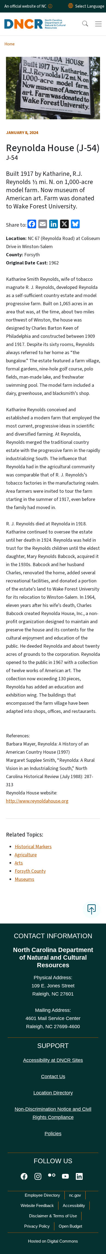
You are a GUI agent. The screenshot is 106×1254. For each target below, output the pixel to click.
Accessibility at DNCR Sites (53, 1060)
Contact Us (53, 1076)
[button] (81, 23)
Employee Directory (42, 1195)
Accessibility (74, 1205)
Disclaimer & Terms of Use (53, 1216)
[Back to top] (92, 909)
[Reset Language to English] (70, 6)
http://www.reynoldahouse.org (37, 801)
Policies (53, 1133)
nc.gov (75, 1195)
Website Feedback (37, 1205)
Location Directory (53, 1093)
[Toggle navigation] (98, 23)
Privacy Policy (37, 1226)
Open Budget (70, 1226)
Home (9, 44)
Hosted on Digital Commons (53, 1241)
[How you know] (49, 6)
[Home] (35, 19)
